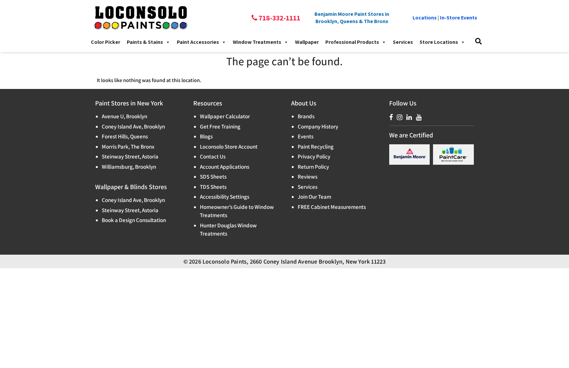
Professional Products (352, 42)
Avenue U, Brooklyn (124, 116)
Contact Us (213, 156)
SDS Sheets (213, 176)
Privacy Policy (314, 156)
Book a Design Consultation (134, 220)
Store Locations (439, 42)
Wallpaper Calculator (225, 116)
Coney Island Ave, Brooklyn (133, 126)
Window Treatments (257, 42)
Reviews (307, 176)
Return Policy (313, 166)
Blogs (206, 136)
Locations (425, 17)
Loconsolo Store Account (228, 146)
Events (305, 136)
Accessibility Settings (224, 196)
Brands (306, 116)
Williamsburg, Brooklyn (129, 166)
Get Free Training (220, 126)
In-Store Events (458, 17)
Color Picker (105, 42)
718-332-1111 (278, 17)
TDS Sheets (213, 186)
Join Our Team (314, 196)
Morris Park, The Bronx (128, 146)
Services (403, 42)
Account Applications (224, 166)
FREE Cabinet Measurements (332, 207)
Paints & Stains (145, 42)
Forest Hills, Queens (125, 136)
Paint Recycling (316, 146)
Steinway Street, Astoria (130, 156)
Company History (318, 126)
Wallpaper (307, 42)
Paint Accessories (198, 42)
